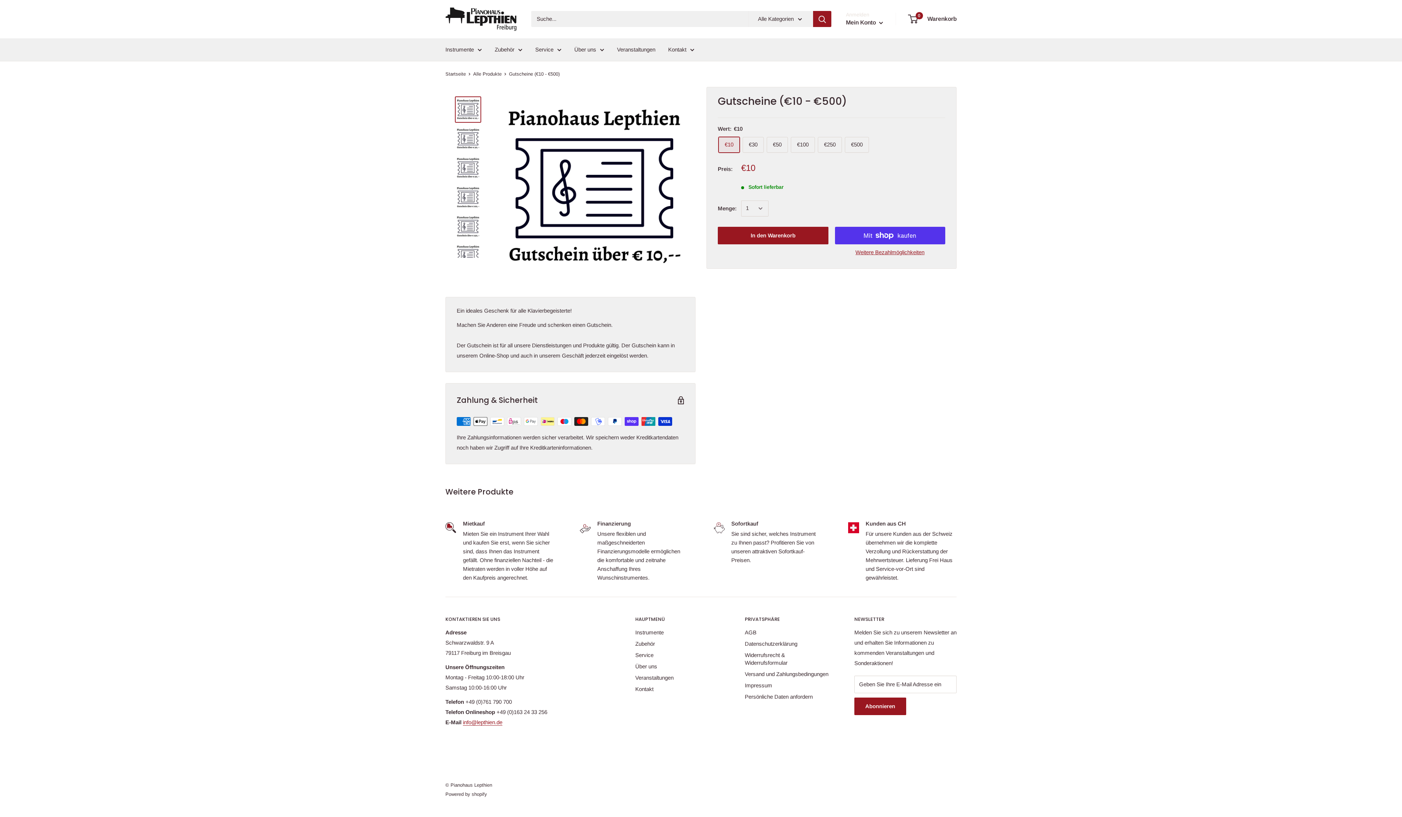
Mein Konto (861, 22)
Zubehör (504, 49)
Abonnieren (880, 706)
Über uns (585, 49)
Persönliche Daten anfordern (779, 697)
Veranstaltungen (636, 49)
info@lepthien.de (482, 722)
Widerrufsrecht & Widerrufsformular (766, 659)
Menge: (727, 208)
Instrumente (459, 49)
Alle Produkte (487, 74)
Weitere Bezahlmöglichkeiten (889, 252)
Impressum (758, 685)
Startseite (455, 74)
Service (544, 49)
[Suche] (822, 19)
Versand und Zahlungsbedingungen (786, 674)
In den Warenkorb (773, 235)
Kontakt (677, 49)
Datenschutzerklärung (771, 644)
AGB (750, 632)
